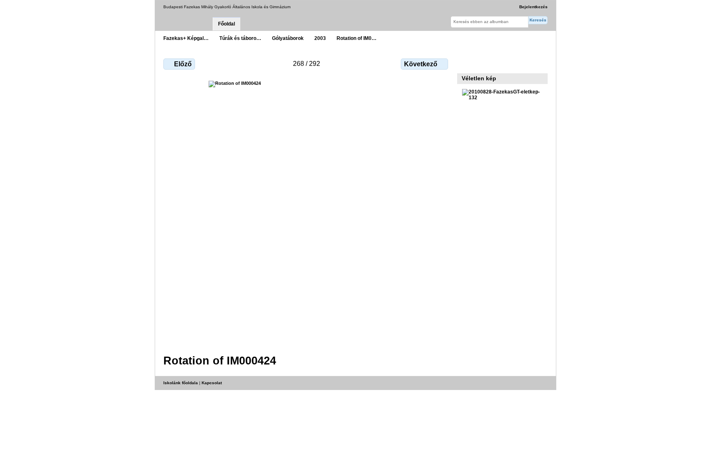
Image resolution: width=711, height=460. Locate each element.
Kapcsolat (212, 383)
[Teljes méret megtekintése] (306, 212)
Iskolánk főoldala (180, 383)
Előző (183, 64)
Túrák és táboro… (240, 38)
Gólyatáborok (288, 38)
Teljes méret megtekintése (466, 63)
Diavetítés (484, 63)
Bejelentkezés (533, 7)
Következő (420, 64)
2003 (320, 38)
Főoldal (226, 24)
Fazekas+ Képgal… (186, 38)
